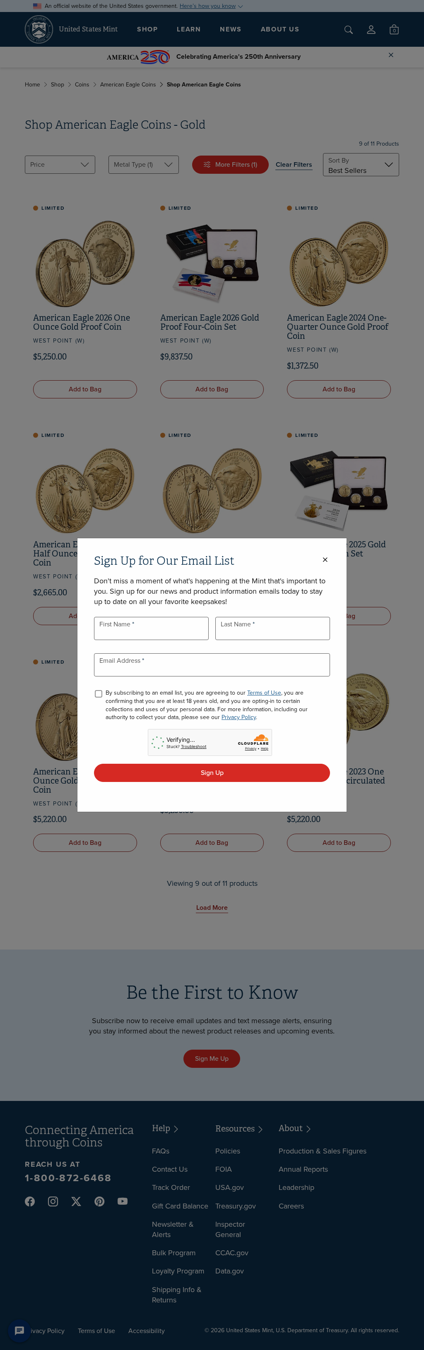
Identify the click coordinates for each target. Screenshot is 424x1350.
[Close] (325, 560)
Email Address (120, 660)
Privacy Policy (239, 717)
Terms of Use (264, 692)
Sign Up (212, 772)
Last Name (237, 624)
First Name (115, 624)
